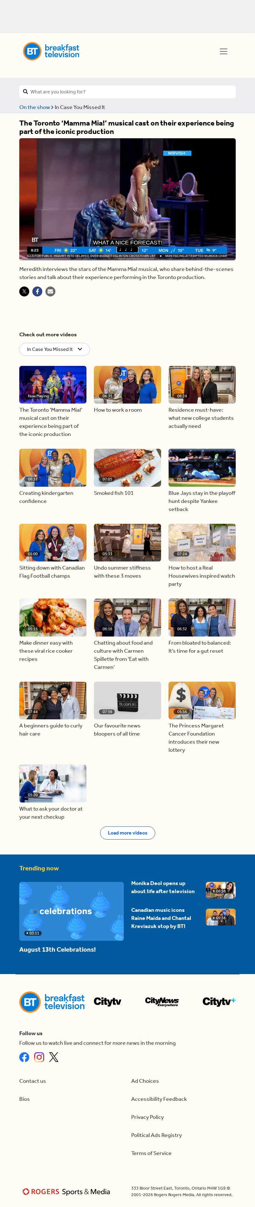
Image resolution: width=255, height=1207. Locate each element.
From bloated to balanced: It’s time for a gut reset (200, 647)
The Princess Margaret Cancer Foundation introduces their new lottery (196, 737)
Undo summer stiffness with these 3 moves (122, 572)
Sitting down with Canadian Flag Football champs (52, 572)
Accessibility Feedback (159, 1099)
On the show (35, 107)
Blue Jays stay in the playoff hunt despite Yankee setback (202, 501)
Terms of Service (151, 1153)
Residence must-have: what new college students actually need (201, 418)
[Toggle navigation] (223, 51)
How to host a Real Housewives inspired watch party (202, 576)
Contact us (32, 1081)
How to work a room (118, 410)
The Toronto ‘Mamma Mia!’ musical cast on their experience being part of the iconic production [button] (50, 422)
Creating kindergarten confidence (46, 497)
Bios (24, 1099)
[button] (52, 385)
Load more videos (127, 833)
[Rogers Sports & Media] (67, 1191)
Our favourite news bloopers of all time (117, 729)
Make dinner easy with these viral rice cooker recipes (46, 651)
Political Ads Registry (156, 1135)
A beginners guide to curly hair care (50, 729)
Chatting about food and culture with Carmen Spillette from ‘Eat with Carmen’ (123, 655)
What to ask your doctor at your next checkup (51, 813)
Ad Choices (145, 1081)
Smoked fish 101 (114, 493)
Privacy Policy (147, 1117)
